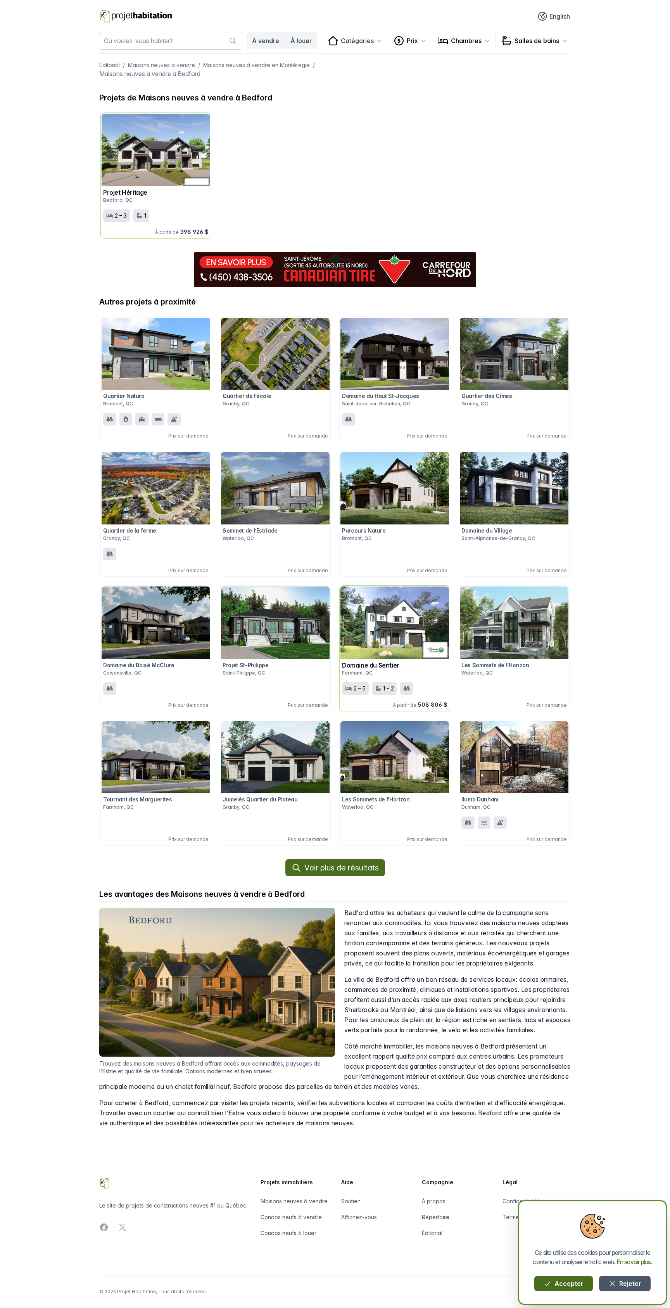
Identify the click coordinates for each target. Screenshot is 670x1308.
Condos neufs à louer (288, 1233)
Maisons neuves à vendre (161, 65)
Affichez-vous (359, 1217)
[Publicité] (335, 269)
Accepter (568, 1283)
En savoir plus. (634, 1262)
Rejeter (629, 1283)
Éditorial (109, 65)
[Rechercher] (233, 41)
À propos (434, 1201)
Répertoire (435, 1217)
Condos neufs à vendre (291, 1217)
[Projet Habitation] (136, 16)
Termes (512, 1217)
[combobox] (170, 40)
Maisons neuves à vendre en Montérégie (256, 65)
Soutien (351, 1201)
